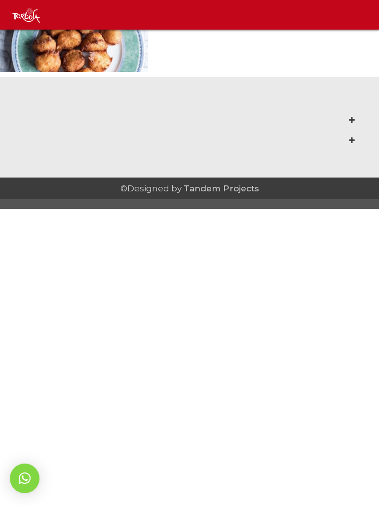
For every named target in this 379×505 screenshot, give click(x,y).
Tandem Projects (221, 188)
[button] (24, 478)
